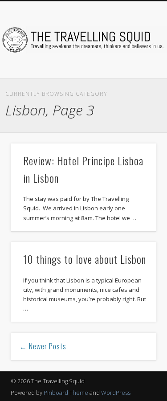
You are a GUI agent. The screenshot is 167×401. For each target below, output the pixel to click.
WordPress (115, 393)
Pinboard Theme (66, 393)
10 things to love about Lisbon (84, 259)
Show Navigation (135, 80)
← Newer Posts (43, 346)
